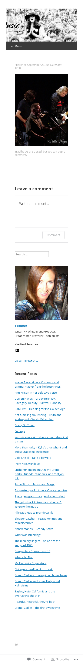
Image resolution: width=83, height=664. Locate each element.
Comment (53, 235)
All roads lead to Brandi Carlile (34, 512)
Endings (20, 431)
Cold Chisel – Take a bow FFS (33, 458)
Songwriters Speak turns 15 (32, 551)
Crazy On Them (24, 425)
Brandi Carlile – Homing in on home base (41, 575)
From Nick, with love (27, 464)
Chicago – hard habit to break (34, 569)
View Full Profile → (26, 361)
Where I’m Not (24, 557)
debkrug (21, 326)
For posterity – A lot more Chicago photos (41, 490)
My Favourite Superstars (30, 563)
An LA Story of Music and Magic (34, 484)
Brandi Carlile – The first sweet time (37, 608)
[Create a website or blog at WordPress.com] (16, 645)
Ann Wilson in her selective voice (36, 392)
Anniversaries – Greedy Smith (34, 529)
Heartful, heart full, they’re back (35, 602)
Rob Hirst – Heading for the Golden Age (40, 409)
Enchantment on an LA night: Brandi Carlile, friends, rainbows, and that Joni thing (39, 474)
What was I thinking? (28, 535)
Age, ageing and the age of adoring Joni (40, 496)
